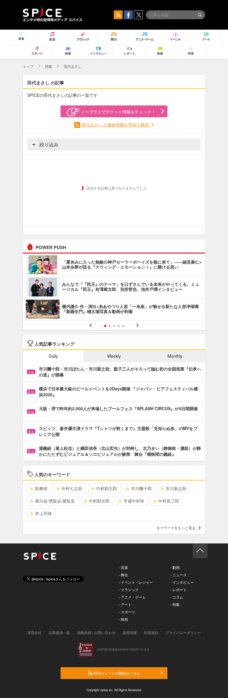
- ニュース (178, 574)
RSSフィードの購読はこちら (116, 672)
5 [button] (123, 326)
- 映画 (123, 619)
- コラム (176, 596)
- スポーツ (127, 611)
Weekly (114, 356)
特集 (48, 66)
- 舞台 (123, 574)
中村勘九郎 (106, 488)
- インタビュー (182, 582)
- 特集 (175, 604)
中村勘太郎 (99, 501)
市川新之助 (176, 488)
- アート (125, 604)
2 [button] (110, 326)
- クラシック (129, 589)
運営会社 (34, 632)
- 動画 (175, 567)
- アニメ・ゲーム (132, 596)
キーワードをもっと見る (176, 527)
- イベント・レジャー (136, 582)
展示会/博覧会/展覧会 (55, 501)
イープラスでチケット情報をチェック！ (118, 112)
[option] (114, 287)
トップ (28, 66)
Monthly (174, 356)
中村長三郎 (168, 501)
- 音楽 (123, 567)
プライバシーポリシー (183, 632)
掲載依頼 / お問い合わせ (96, 632)
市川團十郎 (141, 488)
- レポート (178, 589)
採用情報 (130, 632)
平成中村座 (134, 501)
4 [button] (119, 326)
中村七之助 (71, 488)
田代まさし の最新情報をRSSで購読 (115, 125)
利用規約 (151, 632)
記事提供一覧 (59, 632)
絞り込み (48, 144)
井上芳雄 (43, 513)
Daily (53, 356)
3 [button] (114, 326)
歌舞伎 (41, 488)
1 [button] (105, 326)
